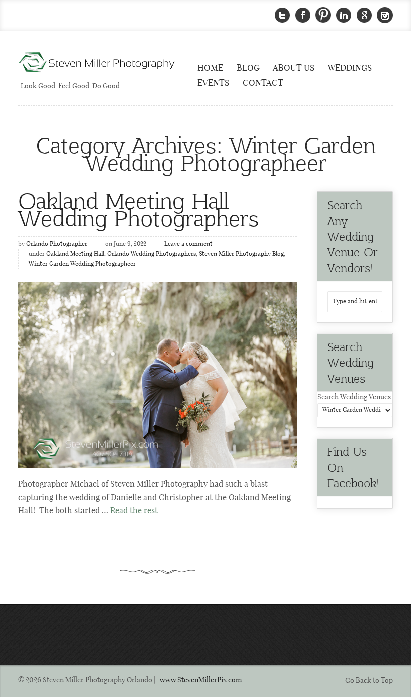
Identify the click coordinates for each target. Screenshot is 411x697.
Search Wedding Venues (354, 397)
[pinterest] (323, 15)
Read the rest (134, 511)
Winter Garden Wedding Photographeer (82, 264)
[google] (364, 15)
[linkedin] (344, 15)
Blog (248, 68)
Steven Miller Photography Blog (241, 254)
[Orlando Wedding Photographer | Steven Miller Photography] (97, 63)
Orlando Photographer (56, 244)
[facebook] (303, 15)
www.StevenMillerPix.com (201, 680)
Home (210, 68)
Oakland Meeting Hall (75, 254)
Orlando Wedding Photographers (151, 254)
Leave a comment (188, 244)
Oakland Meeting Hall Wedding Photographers (138, 209)
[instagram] (385, 15)
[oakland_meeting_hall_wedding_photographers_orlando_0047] (157, 375)
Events (213, 83)
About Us (293, 68)
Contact (263, 83)
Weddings (350, 68)
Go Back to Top (369, 681)
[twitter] (282, 15)
